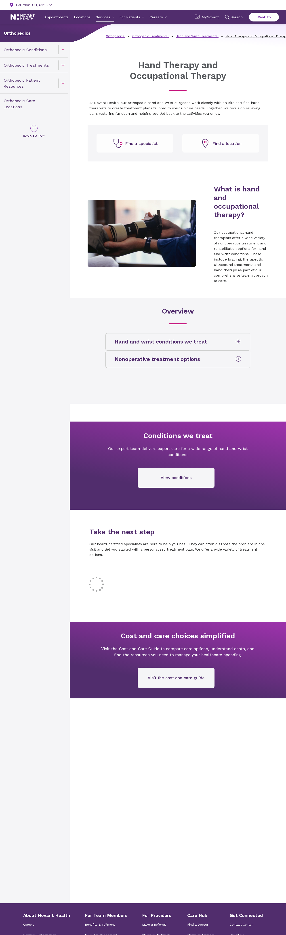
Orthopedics (17, 33)
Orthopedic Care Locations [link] (19, 103)
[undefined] (135, 143)
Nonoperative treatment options (157, 359)
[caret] (63, 49)
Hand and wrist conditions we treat (161, 342)
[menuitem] (34, 49)
